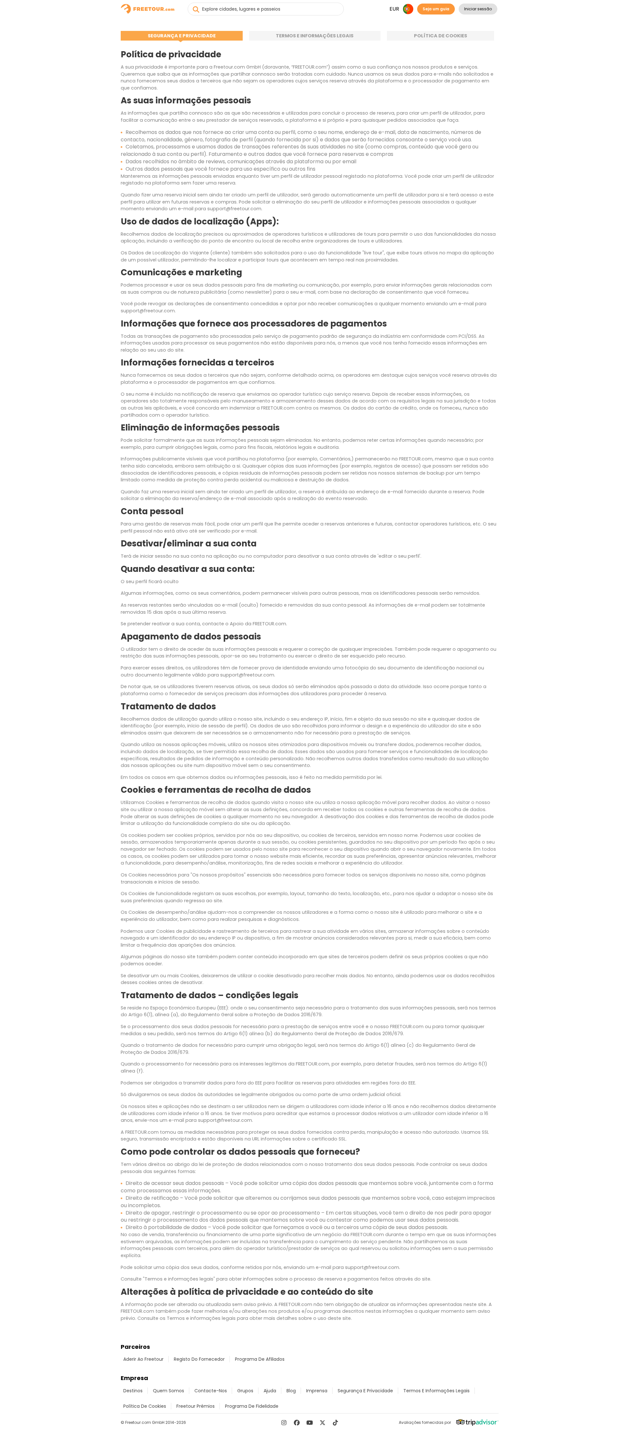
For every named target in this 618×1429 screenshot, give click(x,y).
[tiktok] (335, 1422)
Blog (291, 1390)
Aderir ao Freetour (143, 1359)
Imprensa (316, 1390)
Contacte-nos (210, 1390)
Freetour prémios (195, 1406)
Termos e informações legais (314, 36)
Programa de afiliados (260, 1359)
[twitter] (322, 1422)
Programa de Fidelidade (251, 1406)
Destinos (133, 1390)
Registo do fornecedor (199, 1359)
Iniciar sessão (478, 9)
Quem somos (168, 1390)
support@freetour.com (234, 208)
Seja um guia (436, 9)
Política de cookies (440, 36)
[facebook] (297, 1422)
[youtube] (310, 1422)
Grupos (245, 1390)
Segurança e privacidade (182, 36)
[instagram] (284, 1422)
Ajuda (270, 1390)
